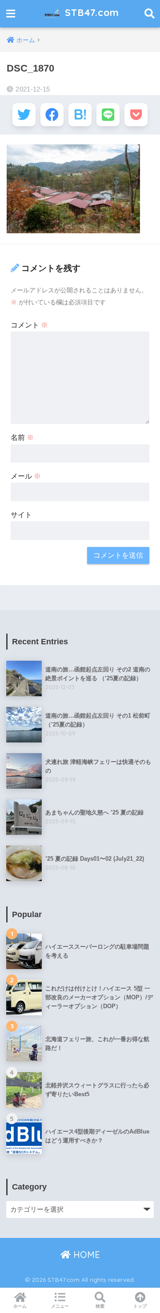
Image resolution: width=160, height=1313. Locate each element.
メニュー (60, 1306)
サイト (21, 515)
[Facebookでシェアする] (52, 114)
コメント (29, 325)
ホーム (20, 1306)
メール (26, 476)
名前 (22, 437)
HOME (85, 1254)
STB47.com (90, 12)
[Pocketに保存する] (136, 114)
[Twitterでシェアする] (24, 114)
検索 (100, 1306)
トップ (140, 1306)
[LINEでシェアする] (108, 114)
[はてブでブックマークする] (80, 114)
